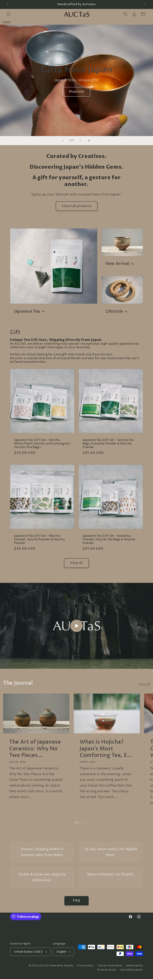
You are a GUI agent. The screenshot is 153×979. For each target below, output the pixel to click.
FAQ (76, 900)
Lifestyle (114, 311)
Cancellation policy (131, 969)
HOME (6, 22)
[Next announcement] (145, 4)
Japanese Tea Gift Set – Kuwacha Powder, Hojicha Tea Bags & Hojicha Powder (109, 539)
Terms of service (106, 969)
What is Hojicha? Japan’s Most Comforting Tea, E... (106, 749)
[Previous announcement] (7, 4)
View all (76, 563)
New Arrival (117, 264)
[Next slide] (80, 140)
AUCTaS (44, 965)
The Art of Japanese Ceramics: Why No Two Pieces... (35, 749)
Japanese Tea (27, 311)
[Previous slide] (62, 140)
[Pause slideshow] (90, 140)
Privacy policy (85, 965)
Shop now (76, 97)
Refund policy (135, 965)
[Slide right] (85, 822)
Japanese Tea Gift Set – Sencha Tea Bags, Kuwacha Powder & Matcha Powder (108, 443)
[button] (8, 14)
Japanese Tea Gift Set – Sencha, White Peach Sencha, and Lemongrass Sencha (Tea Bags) (42, 443)
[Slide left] (67, 822)
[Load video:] (76, 626)
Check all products (76, 206)
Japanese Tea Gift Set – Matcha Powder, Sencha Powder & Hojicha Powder (39, 539)
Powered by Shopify (61, 965)
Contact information (110, 965)
